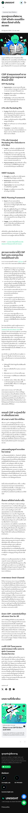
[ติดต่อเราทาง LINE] (23, 802)
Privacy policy (5, 807)
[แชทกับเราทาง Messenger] (23, 796)
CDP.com (20, 262)
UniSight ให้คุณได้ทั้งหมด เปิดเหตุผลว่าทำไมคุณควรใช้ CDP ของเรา (12, 243)
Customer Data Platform (10, 12)
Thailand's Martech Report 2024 (11, 330)
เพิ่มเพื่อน (7, 767)
